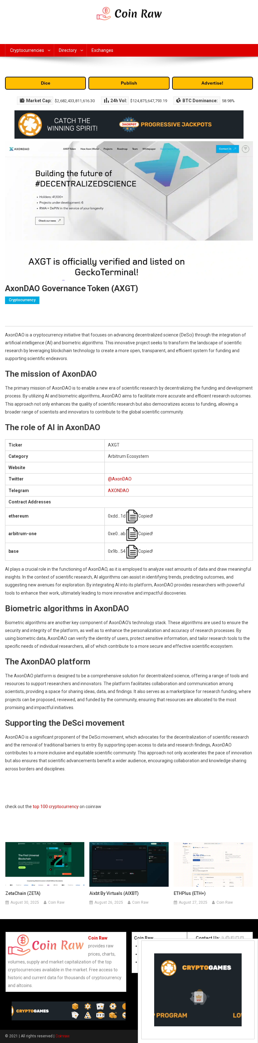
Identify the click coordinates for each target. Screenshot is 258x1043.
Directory (68, 50)
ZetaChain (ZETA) (23, 893)
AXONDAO (118, 490)
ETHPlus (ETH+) (190, 893)
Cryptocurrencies (27, 50)
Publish (129, 83)
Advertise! (212, 83)
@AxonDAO (120, 478)
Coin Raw (56, 902)
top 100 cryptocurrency (56, 806)
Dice (45, 83)
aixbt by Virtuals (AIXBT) (114, 893)
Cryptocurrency (22, 300)
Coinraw (62, 1036)
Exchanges (102, 50)
